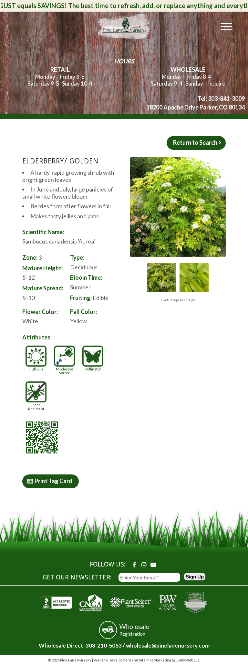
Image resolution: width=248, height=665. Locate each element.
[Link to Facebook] (134, 564)
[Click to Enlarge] (178, 207)
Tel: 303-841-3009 (221, 98)
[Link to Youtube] (153, 564)
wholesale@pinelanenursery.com (168, 645)
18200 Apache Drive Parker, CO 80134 (195, 107)
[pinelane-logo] (124, 26)
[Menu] (223, 26)
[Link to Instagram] (144, 564)
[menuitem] (223, 26)
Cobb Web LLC (188, 660)
